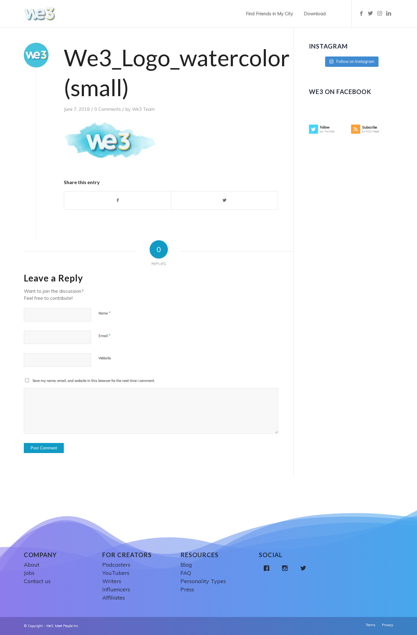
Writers (111, 581)
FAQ (185, 572)
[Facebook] (268, 568)
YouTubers (115, 572)
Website (105, 358)
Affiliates (113, 597)
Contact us (37, 581)
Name (105, 312)
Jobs (29, 572)
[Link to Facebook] (361, 13)
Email (105, 335)
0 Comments (107, 109)
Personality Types (203, 581)
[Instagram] (286, 568)
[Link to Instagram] (379, 13)
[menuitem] (269, 13)
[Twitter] (305, 568)
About (31, 564)
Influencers (116, 589)
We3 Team (143, 109)
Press (187, 589)
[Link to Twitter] (370, 13)
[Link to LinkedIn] (388, 13)
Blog (186, 564)
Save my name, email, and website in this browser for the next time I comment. (93, 381)
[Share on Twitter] (224, 200)
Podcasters (116, 564)
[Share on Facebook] (117, 200)
